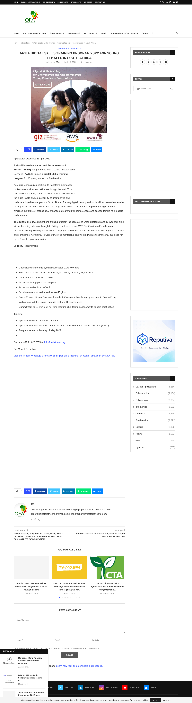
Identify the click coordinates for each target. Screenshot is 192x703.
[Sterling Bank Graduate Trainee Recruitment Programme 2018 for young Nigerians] (31, 567)
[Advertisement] (127, 16)
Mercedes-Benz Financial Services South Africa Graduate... (30, 661)
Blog (103, 33)
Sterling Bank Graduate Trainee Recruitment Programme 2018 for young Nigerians (31, 586)
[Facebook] (160, 2)
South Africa (155, 420)
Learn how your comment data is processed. (79, 666)
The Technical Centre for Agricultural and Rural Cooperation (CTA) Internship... (107, 586)
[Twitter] (163, 2)
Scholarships (49, 2)
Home (16, 2)
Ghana (155, 440)
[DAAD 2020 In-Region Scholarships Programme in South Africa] (9, 678)
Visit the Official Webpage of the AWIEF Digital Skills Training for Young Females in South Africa (64, 355)
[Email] (177, 2)
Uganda (155, 447)
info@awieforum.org (54, 342)
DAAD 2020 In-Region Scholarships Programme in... (30, 678)
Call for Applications (30, 2)
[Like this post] (29, 149)
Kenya (155, 433)
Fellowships (62, 2)
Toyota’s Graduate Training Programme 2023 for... (31, 693)
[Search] (176, 33)
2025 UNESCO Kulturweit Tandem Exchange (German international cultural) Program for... (69, 586)
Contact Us (100, 2)
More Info (167, 700)
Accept (156, 700)
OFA (57, 62)
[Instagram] (170, 2)
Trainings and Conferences (124, 33)
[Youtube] (174, 2)
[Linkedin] (167, 2)
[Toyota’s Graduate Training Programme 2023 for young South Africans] (9, 695)
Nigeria (155, 427)
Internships (76, 2)
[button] (17, 576)
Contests (88, 2)
